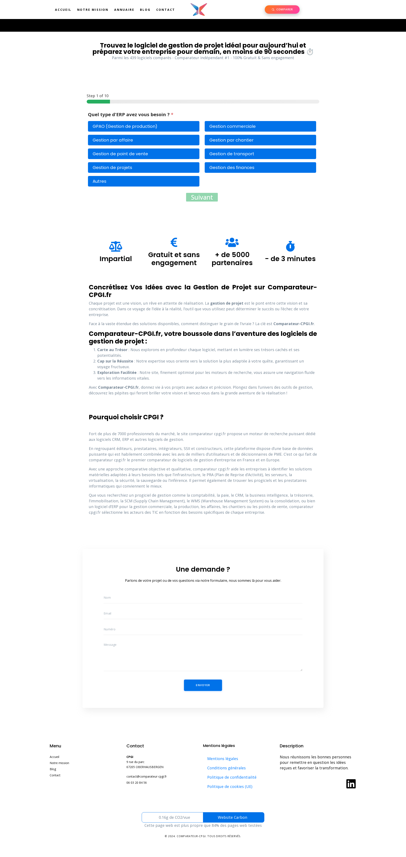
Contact (165, 10)
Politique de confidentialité (231, 777)
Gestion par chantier (231, 140)
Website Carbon (232, 817)
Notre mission (92, 10)
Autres (99, 181)
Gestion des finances (231, 167)
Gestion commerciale (232, 126)
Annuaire (124, 10)
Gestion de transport (231, 154)
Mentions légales (222, 758)
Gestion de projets (112, 167)
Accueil (63, 10)
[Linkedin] (351, 783)
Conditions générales (226, 767)
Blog (145, 10)
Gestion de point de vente (120, 154)
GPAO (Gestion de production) (125, 126)
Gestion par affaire (113, 140)
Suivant (202, 197)
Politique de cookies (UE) (229, 786)
